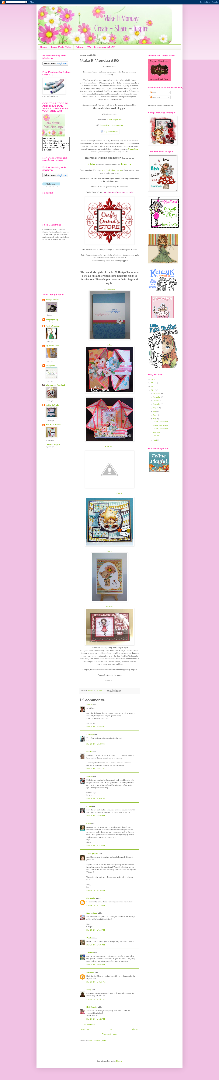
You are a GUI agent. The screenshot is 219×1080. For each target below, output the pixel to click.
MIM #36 (156, 432)
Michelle (109, 606)
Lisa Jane (90, 734)
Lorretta (126, 164)
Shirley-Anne (109, 289)
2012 (153, 386)
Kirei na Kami (91, 913)
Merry (88, 989)
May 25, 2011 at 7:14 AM (95, 930)
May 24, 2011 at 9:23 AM (95, 905)
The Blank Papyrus (53, 444)
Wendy (89, 938)
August (156, 407)
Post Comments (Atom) (97, 1040)
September (157, 404)
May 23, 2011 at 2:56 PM (95, 726)
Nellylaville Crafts (52, 405)
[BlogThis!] (111, 690)
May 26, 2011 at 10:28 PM (95, 982)
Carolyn (89, 751)
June (155, 415)
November (157, 397)
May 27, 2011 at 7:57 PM (95, 999)
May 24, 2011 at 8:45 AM (95, 890)
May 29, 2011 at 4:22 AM (95, 1019)
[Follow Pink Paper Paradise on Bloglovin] (55, 65)
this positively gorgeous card (111, 125)
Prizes (79, 47)
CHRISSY (109, 446)
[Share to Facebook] (116, 690)
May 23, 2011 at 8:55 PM (95, 768)
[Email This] (108, 690)
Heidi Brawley (91, 1007)
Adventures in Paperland (55, 385)
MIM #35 (156, 435)
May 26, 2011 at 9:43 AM (95, 964)
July (154, 411)
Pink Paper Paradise (53, 424)
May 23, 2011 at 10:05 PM (95, 798)
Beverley (89, 776)
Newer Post (84, 1029)
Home (43, 47)
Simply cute (50, 365)
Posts (154, 92)
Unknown (90, 972)
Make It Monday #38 (160, 425)
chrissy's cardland (52, 299)
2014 (153, 379)
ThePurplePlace (92, 853)
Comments (156, 97)
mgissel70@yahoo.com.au (111, 170)
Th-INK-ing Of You (114, 119)
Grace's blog (133, 149)
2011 (153, 390)
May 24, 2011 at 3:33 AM (95, 815)
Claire (91, 164)
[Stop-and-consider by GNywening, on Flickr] (109, 131)
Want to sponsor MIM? (101, 47)
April (155, 440)
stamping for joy (52, 319)
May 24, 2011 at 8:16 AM (95, 845)
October (156, 400)
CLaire (89, 806)
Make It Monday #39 (160, 421)
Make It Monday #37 (160, 428)
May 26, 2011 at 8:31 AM (95, 945)
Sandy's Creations (53, 326)
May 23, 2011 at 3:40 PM (95, 744)
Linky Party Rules (61, 47)
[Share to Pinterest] (119, 690)
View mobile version (109, 1034)
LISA (109, 344)
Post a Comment (89, 1024)
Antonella (90, 952)
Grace (88, 823)
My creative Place (52, 345)
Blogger (119, 1061)
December (157, 393)
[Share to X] (113, 690)
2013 (153, 382)
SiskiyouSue (91, 898)
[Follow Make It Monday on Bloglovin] (55, 176)
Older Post (135, 1029)
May (155, 418)
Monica (89, 704)
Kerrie (109, 551)
